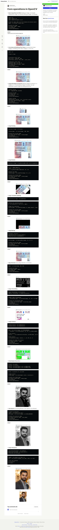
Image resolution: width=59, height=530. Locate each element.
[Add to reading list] (2, 43)
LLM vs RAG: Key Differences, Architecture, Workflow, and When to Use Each (50, 31)
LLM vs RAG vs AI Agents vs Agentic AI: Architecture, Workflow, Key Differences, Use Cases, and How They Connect (50, 26)
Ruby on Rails (28, 527)
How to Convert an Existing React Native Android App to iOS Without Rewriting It (50, 22)
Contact (31, 523)
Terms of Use (35, 524)
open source (24, 526)
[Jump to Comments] (2, 40)
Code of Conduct (20, 513)
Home (28, 523)
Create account (54, 1)
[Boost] (2, 47)
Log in (49, 1)
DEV (33, 526)
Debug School (17, 522)
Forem (19, 526)
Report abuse (26, 513)
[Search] (8, 1)
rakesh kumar (12, 5)
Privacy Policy (30, 524)
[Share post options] (2, 50)
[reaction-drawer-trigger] (2, 36)
